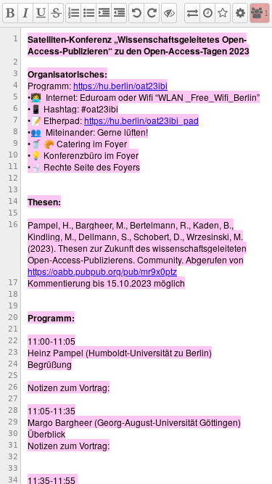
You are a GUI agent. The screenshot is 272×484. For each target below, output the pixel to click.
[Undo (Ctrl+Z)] (136, 13)
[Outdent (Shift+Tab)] (119, 13)
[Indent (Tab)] (104, 13)
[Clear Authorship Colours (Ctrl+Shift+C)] (169, 13)
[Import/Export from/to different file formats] (192, 13)
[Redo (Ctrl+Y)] (151, 13)
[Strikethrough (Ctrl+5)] (56, 13)
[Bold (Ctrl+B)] (10, 13)
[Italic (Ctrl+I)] (25, 13)
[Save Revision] (222, 13)
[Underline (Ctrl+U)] (40, 13)
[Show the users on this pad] (257, 13)
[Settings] (240, 13)
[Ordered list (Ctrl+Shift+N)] (73, 13)
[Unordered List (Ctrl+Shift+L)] (88, 13)
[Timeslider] (207, 13)
